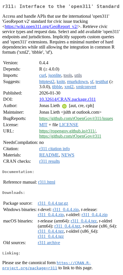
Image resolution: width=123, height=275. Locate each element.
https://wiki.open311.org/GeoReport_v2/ (41, 26)
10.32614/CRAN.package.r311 (67, 99)
